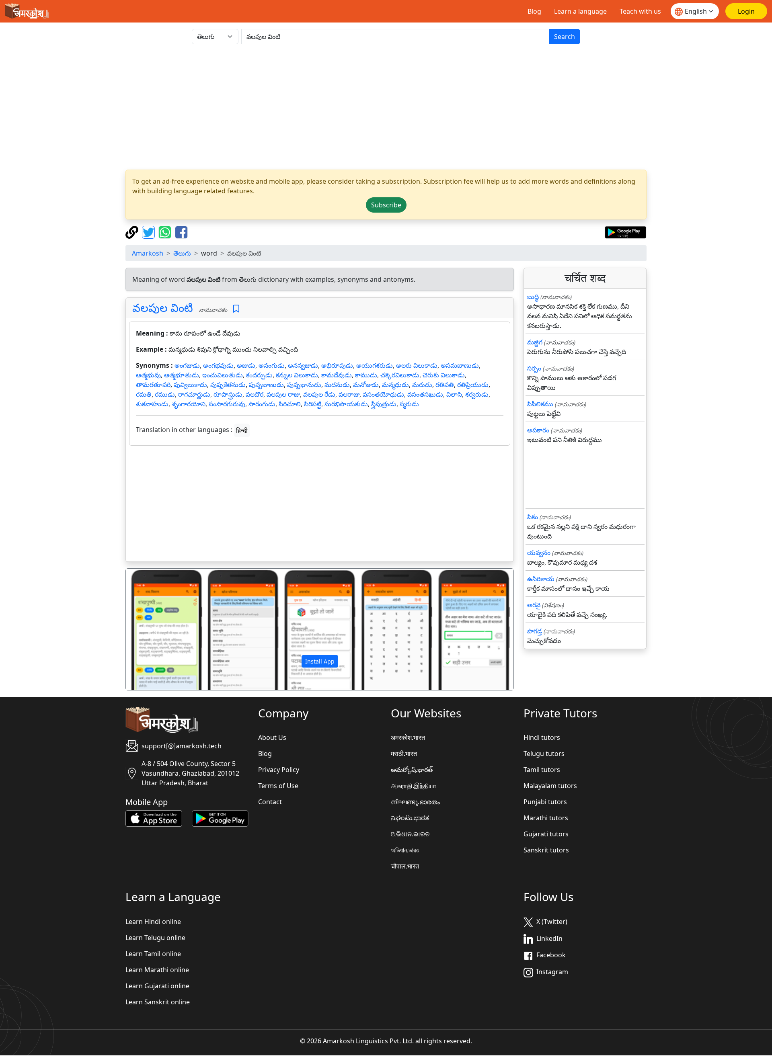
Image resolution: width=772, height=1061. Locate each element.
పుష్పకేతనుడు (228, 384)
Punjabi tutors (545, 801)
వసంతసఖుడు (425, 394)
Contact (270, 801)
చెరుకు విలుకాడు (444, 375)
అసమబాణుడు (460, 365)
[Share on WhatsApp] (165, 231)
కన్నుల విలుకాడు (297, 375)
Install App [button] (320, 661)
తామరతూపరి (153, 384)
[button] (155, 629)
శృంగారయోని (188, 403)
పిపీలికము (540, 403)
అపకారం (538, 430)
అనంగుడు (272, 365)
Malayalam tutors (550, 785)
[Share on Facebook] (181, 231)
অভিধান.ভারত (405, 850)
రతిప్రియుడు (473, 384)
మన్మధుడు (395, 384)
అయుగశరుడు (374, 365)
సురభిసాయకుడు (346, 403)
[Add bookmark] (236, 308)
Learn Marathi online (157, 969)
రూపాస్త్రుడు (228, 394)
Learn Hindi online (153, 921)
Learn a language (580, 11)
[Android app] (220, 817)
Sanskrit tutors (546, 850)
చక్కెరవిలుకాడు (399, 375)
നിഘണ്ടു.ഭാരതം (415, 801)
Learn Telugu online (155, 937)
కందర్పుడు (259, 375)
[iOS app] (153, 817)
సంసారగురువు (227, 403)
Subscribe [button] (386, 205)
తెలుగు (182, 253)
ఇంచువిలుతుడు (222, 375)
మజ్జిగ (534, 342)
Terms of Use (278, 785)
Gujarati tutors (546, 834)
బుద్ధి (533, 296)
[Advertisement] (386, 107)
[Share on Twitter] (149, 231)
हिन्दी (242, 430)
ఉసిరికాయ (540, 578)
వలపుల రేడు (319, 394)
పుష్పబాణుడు (266, 384)
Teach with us (640, 11)
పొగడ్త (534, 631)
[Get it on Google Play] (625, 231)
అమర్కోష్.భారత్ (412, 769)
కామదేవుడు (336, 375)
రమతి (144, 394)
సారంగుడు (261, 403)
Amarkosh (147, 253)
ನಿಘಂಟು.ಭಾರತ (410, 817)
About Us (272, 737)
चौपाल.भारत (405, 866)
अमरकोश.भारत (408, 737)
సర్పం (534, 368)
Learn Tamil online (153, 953)
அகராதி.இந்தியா (413, 785)
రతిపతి (444, 384)
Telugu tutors (544, 753)
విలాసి (454, 394)
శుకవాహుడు (152, 403)
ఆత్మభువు (148, 375)
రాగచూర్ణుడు (194, 394)
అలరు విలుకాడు (416, 365)
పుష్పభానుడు (304, 384)
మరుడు (422, 384)
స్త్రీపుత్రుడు (383, 403)
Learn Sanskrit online (157, 1002)
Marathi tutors (546, 817)
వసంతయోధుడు (383, 394)
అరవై (533, 604)
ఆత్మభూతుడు (181, 375)
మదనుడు (337, 384)
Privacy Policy (278, 769)
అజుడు (246, 365)
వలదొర (254, 394)
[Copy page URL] (132, 231)
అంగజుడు (187, 365)
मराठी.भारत (404, 753)
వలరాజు (349, 394)
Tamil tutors (542, 769)
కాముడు (366, 375)
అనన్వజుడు (303, 365)
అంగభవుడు (218, 365)
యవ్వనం (538, 552)
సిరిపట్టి (312, 403)
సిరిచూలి (290, 403)
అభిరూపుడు (337, 365)
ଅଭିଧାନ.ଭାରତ (410, 834)
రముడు (165, 394)
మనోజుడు (366, 384)
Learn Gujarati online (157, 985)
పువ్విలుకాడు (190, 384)
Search (564, 36)
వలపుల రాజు (283, 394)
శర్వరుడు (477, 394)
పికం (532, 516)
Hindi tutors (542, 737)
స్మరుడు (409, 403)
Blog (534, 11)
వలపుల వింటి (162, 307)
